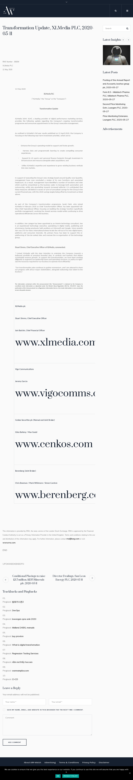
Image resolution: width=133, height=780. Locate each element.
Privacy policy (71, 776)
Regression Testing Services (25, 653)
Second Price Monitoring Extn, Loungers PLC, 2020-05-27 (115, 108)
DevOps (16, 610)
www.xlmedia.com (56, 342)
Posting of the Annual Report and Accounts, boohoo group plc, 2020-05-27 (116, 84)
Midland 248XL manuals (23, 627)
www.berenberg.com (61, 495)
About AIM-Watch (32, 762)
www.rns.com (9, 542)
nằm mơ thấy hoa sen (22, 662)
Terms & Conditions (69, 762)
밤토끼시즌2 (18, 601)
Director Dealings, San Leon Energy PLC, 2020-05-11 (69, 578)
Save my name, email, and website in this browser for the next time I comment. (45, 710)
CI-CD (15, 679)
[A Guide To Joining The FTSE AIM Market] (116, 55)
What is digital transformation (26, 645)
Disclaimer (104, 762)
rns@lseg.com (72, 538)
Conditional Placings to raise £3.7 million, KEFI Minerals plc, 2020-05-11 (28, 580)
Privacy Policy (88, 762)
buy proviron (18, 636)
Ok (58, 776)
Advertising (50, 762)
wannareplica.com (20, 670)
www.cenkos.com (54, 444)
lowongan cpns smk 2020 (24, 619)
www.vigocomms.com (63, 393)
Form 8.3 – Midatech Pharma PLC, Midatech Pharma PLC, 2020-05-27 (116, 96)
